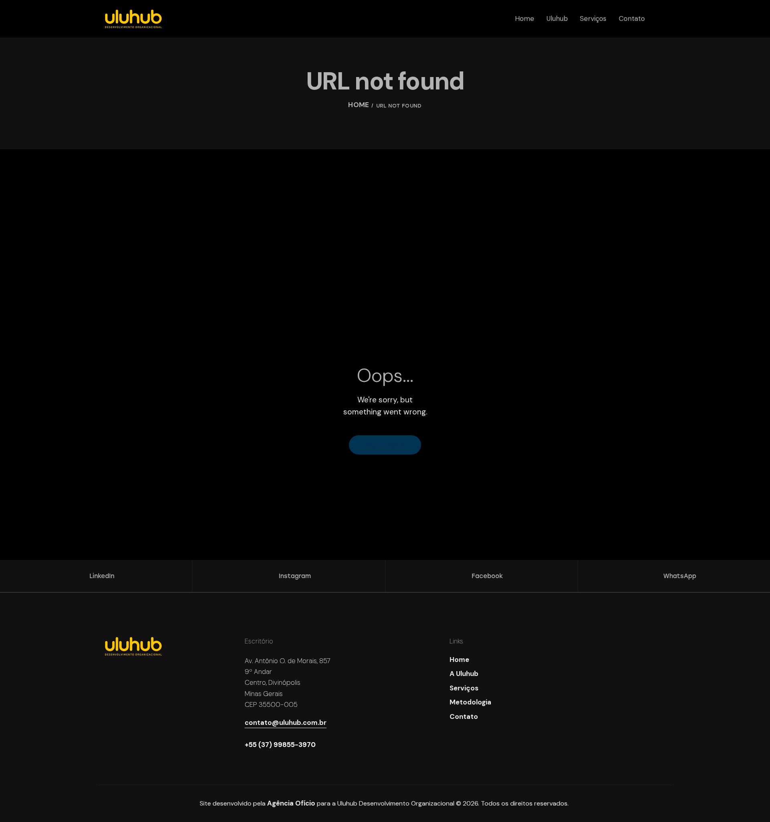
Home (358, 105)
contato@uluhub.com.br (285, 722)
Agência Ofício (291, 803)
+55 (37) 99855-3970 (280, 744)
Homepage (385, 444)
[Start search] (666, 22)
